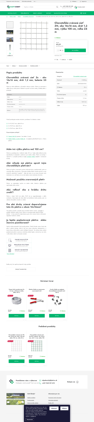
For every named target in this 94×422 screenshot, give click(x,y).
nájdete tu (33, 416)
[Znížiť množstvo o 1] (58, 50)
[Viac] (83, 13)
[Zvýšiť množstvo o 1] (62, 50)
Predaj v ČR (51, 403)
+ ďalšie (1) (10, 55)
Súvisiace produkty (23, 65)
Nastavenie (30, 419)
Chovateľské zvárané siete (79, 76)
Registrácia (84, 1)
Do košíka (75, 50)
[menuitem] (12, 13)
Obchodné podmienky (26, 1)
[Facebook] (77, 382)
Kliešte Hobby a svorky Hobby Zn (16, 139)
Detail (17, 315)
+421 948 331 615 (67, 6)
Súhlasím (64, 408)
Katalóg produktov (31, 397)
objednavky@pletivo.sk (49, 380)
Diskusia (14, 65)
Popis (7, 65)
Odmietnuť (54, 408)
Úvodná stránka (30, 400)
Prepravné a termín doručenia (12, 1)
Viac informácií (10, 254)
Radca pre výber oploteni (32, 403)
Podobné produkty (34, 65)
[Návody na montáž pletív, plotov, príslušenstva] (19, 250)
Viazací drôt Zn (12, 136)
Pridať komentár (20, 269)
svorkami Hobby (31, 156)
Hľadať (57, 7)
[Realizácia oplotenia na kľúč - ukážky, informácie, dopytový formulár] (19, 245)
